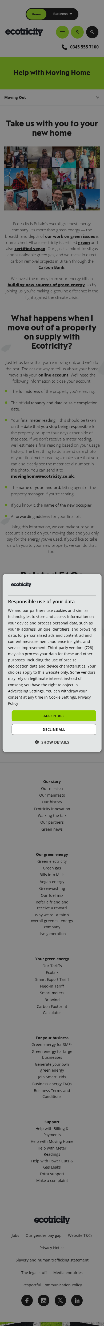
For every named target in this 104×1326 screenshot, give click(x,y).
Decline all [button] (54, 729)
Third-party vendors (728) (70, 647)
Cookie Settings (62, 696)
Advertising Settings (26, 690)
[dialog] (52, 663)
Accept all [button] (53, 715)
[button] (52, 742)
